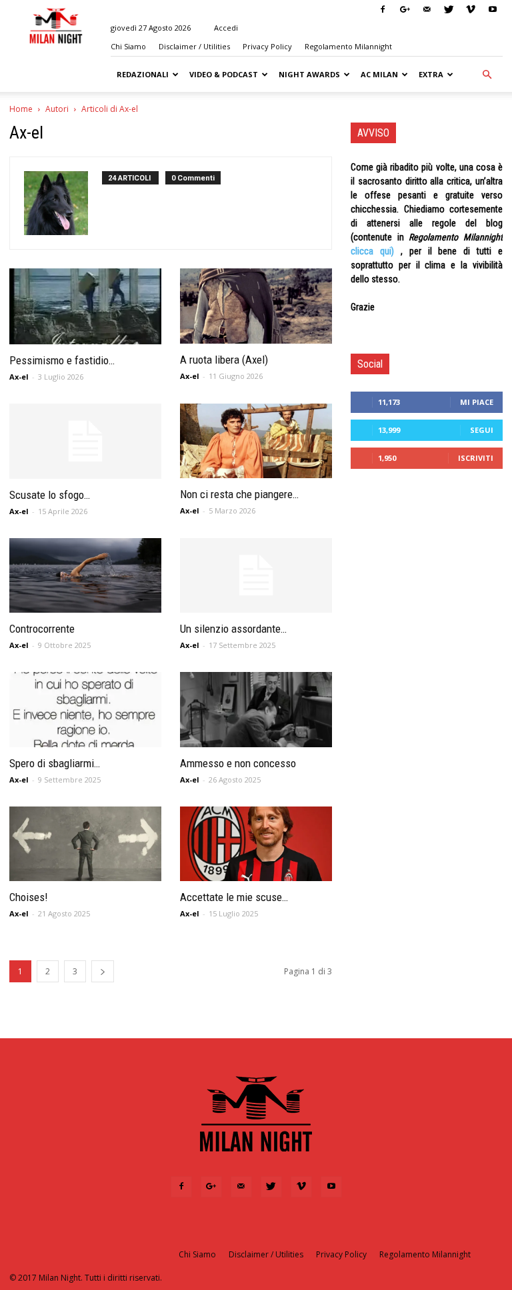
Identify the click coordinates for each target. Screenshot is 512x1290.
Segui (481, 430)
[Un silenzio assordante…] (256, 575)
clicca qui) (372, 251)
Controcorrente (42, 628)
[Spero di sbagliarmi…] (85, 709)
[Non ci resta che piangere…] (256, 441)
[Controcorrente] (85, 575)
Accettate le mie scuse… (234, 897)
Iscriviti (475, 458)
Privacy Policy (267, 46)
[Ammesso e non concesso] (256, 709)
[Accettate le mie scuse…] (256, 844)
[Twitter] (449, 9)
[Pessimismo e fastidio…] (85, 306)
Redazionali (143, 74)
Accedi (226, 28)
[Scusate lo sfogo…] (85, 441)
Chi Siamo (128, 46)
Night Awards (309, 74)
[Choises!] (85, 844)
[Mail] (427, 9)
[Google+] (405, 9)
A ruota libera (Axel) (224, 359)
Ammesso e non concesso (238, 763)
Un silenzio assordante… (233, 628)
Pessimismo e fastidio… (62, 360)
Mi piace (476, 402)
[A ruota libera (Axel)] (256, 306)
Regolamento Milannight (348, 46)
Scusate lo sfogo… (49, 494)
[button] (487, 75)
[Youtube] (493, 9)
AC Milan (379, 74)
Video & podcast (223, 74)
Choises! (28, 897)
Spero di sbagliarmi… (54, 763)
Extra (431, 74)
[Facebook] (383, 9)
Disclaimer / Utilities (194, 46)
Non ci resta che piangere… (239, 494)
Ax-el (19, 377)
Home (21, 109)
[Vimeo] (471, 9)
